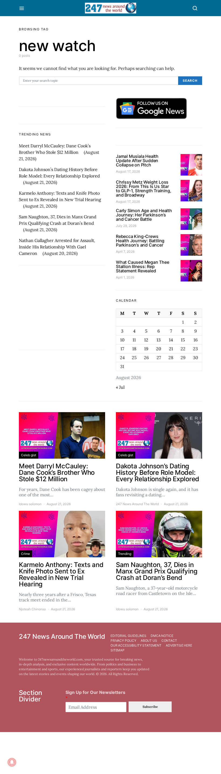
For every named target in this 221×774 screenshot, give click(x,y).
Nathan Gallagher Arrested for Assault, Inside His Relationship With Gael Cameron (57, 247)
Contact (169, 641)
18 (134, 348)
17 (122, 348)
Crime (25, 554)
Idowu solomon (30, 504)
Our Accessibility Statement (135, 645)
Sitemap (117, 650)
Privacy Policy (123, 641)
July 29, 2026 (126, 226)
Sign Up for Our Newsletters (95, 695)
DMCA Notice (162, 636)
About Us (149, 641)
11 (134, 340)
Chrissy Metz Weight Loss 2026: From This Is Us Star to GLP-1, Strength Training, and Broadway (143, 188)
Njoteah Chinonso (32, 609)
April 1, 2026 (125, 277)
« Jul (120, 387)
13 (159, 340)
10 (122, 340)
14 (171, 340)
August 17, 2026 (128, 171)
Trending (124, 554)
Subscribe (150, 707)
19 (146, 348)
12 (146, 340)
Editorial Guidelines (128, 636)
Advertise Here (179, 645)
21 (171, 348)
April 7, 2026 (125, 251)
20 (158, 348)
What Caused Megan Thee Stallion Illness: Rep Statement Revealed (142, 266)
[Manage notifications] (12, 762)
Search (190, 81)
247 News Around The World (137, 504)
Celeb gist (28, 455)
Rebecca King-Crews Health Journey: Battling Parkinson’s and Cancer (140, 241)
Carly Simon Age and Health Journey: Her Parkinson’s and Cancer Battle (144, 215)
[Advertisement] (62, 307)
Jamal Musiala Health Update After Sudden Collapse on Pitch (137, 160)
